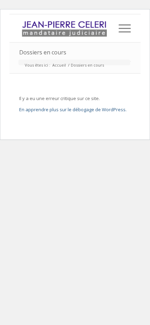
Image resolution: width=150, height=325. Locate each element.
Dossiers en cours (42, 52)
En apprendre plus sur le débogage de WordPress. (73, 109)
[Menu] (121, 28)
